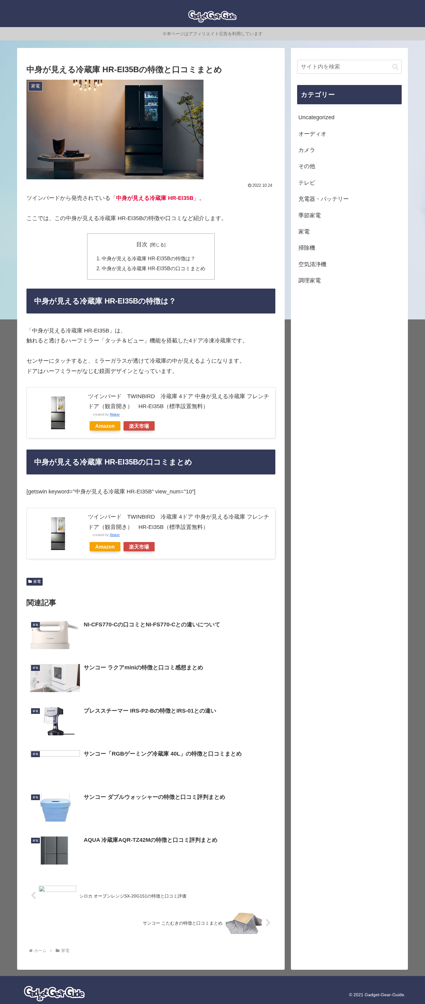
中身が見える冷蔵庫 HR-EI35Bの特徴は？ (148, 258)
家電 (37, 581)
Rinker (115, 414)
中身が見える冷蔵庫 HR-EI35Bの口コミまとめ (153, 268)
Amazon (105, 426)
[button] (395, 66)
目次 (141, 244)
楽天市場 (139, 426)
